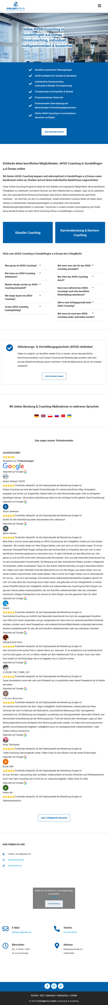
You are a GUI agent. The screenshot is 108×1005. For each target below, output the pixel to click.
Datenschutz (62, 995)
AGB (42, 995)
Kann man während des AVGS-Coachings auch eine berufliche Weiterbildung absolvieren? (73, 291)
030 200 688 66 (70, 932)
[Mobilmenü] (99, 6)
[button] (27, 266)
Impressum (50, 995)
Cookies (54, 897)
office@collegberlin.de (21, 932)
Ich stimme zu (54, 903)
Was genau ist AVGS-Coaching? (21, 265)
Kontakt (34, 995)
